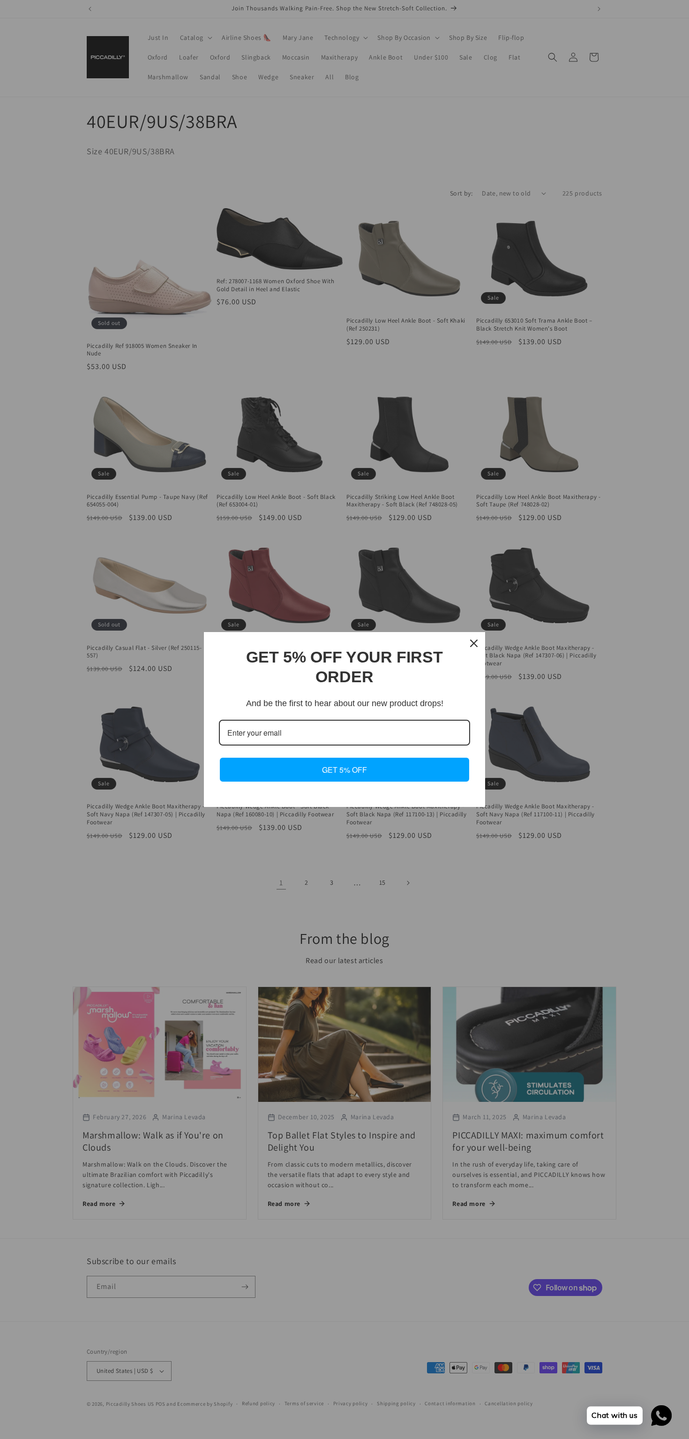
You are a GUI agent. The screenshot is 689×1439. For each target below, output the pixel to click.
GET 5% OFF (344, 769)
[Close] (474, 643)
